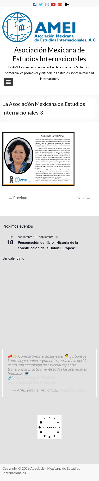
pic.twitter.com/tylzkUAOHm (31, 382)
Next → (83, 197)
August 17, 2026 (72, 390)
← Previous (18, 197)
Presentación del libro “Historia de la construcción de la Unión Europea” (48, 245)
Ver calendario (13, 258)
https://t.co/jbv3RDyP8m (34, 377)
